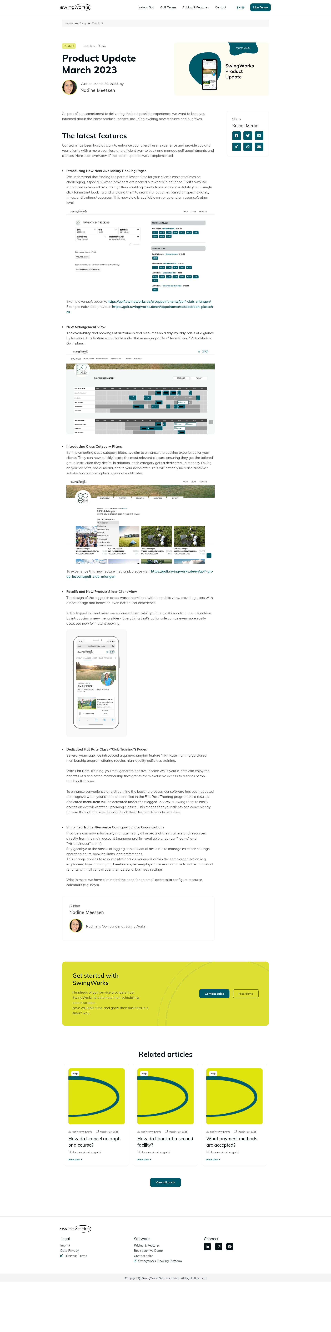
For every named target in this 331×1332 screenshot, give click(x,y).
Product (97, 23)
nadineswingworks (82, 1131)
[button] (236, 135)
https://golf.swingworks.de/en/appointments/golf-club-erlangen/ (159, 301)
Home (69, 23)
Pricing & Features (196, 7)
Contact (220, 7)
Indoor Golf (146, 7)
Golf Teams (168, 7)
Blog (82, 23)
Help (75, 1073)
